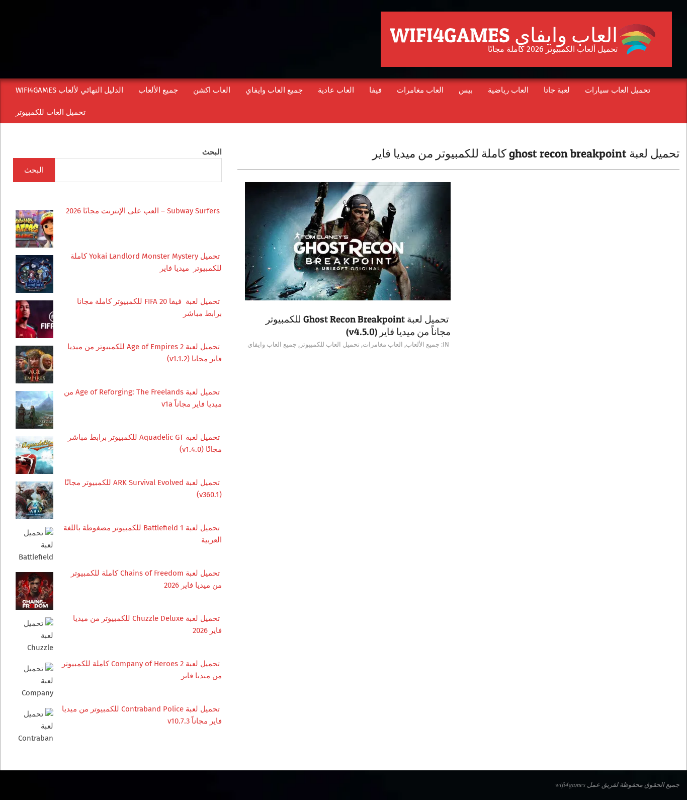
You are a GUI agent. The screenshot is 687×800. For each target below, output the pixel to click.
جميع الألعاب (423, 344)
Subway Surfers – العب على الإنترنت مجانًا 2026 (144, 210)
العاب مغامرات (383, 344)
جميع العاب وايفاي (272, 344)
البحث (212, 151)
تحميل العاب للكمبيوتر (330, 344)
